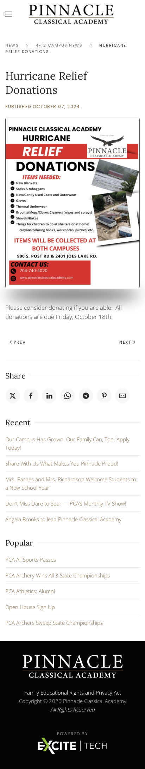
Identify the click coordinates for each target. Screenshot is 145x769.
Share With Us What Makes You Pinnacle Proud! (61, 463)
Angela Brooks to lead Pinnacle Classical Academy (63, 519)
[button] (8, 14)
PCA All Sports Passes (30, 559)
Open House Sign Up (30, 606)
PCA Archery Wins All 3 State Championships (57, 575)
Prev (20, 342)
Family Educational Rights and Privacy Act (72, 692)
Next (125, 342)
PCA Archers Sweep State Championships (54, 622)
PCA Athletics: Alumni (30, 591)
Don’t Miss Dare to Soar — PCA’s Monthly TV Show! (65, 503)
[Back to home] (72, 14)
